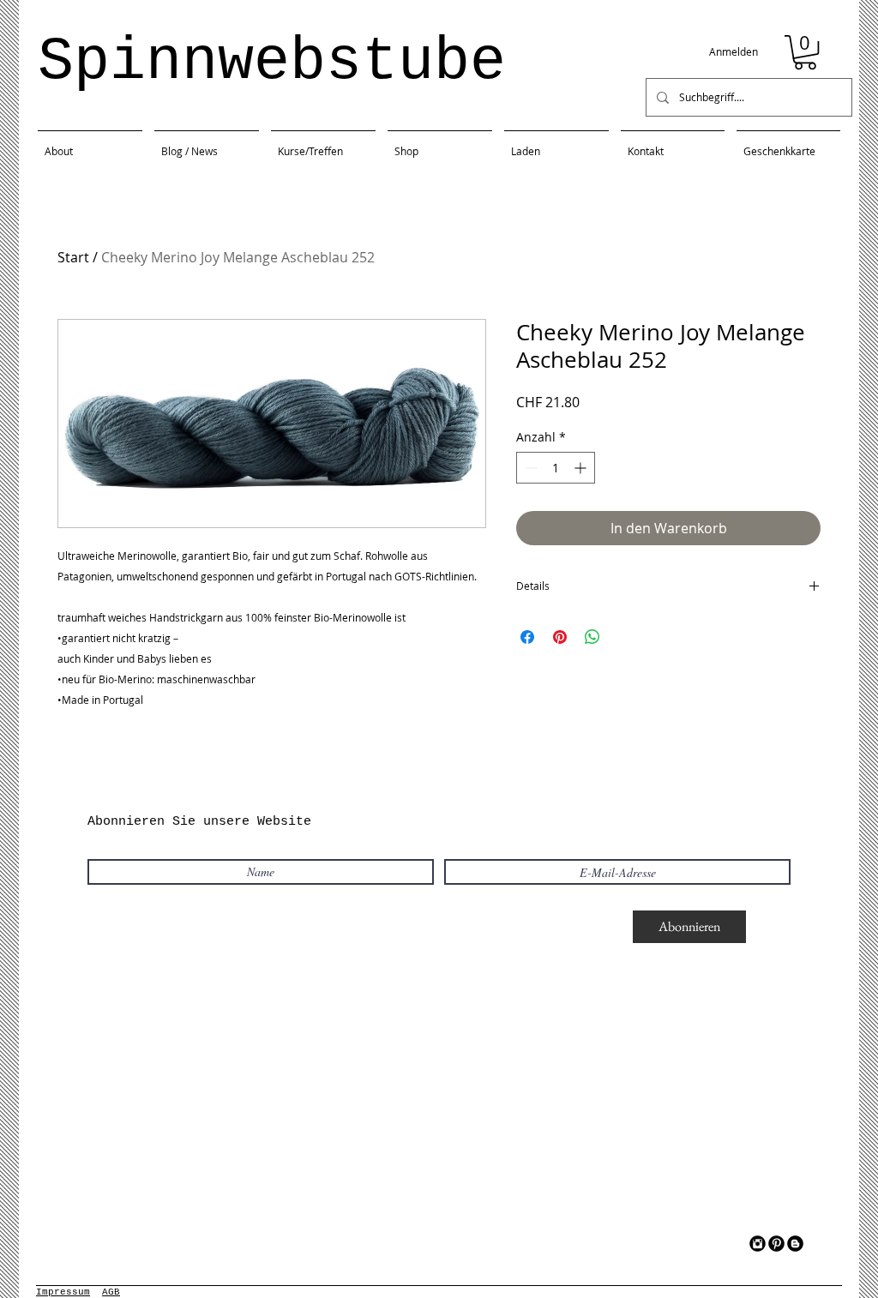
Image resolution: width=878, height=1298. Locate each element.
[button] (805, 52)
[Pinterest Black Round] (776, 1243)
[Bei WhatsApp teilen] (592, 637)
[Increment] (581, 468)
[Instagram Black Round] (757, 1243)
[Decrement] (529, 468)
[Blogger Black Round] (795, 1243)
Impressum (63, 1292)
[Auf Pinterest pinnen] (560, 637)
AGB (111, 1292)
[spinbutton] (555, 468)
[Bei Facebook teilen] (527, 637)
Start (73, 257)
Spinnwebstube (272, 62)
